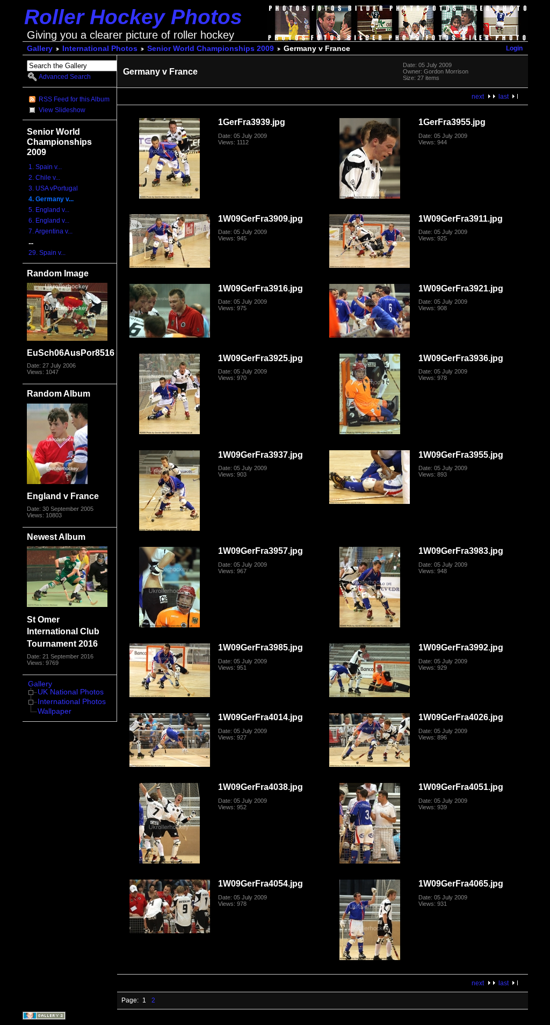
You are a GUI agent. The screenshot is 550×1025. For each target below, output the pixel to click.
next (478, 96)
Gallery (40, 49)
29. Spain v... (47, 253)
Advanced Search (65, 76)
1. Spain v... (45, 167)
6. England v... (48, 220)
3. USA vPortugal (53, 188)
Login (514, 48)
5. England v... (48, 210)
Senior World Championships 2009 (210, 49)
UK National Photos (71, 692)
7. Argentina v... (50, 231)
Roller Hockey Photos (133, 16)
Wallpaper (54, 711)
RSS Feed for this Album (74, 99)
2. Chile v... (44, 177)
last (503, 96)
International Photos (100, 49)
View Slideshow (62, 110)
